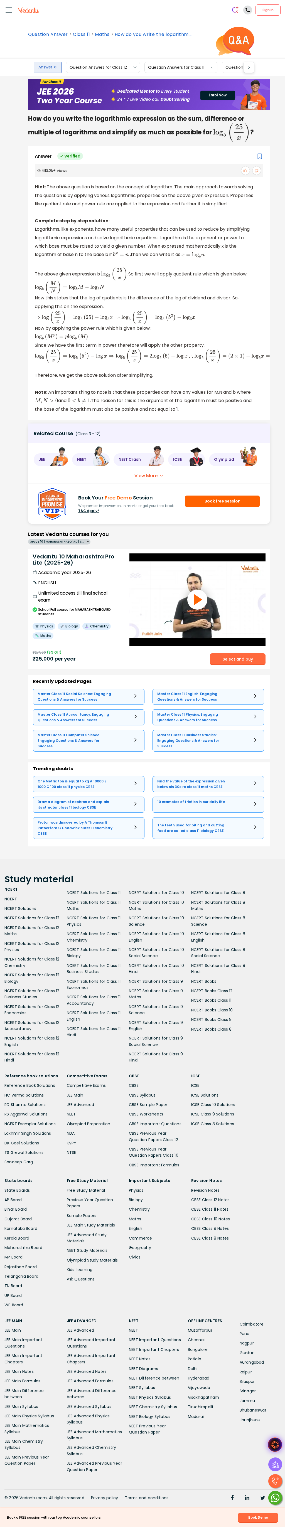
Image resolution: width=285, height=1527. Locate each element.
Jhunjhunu (250, 1420)
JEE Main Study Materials (91, 1225)
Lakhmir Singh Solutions (27, 1133)
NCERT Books (203, 981)
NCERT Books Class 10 (212, 1010)
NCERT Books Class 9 (211, 1019)
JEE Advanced (80, 1104)
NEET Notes (140, 1359)
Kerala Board (16, 1238)
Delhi (193, 1368)
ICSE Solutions (205, 1095)
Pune (245, 1333)
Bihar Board (15, 1209)
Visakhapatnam (203, 1397)
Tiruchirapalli (200, 1407)
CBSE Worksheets (146, 1114)
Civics (135, 1257)
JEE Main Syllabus (21, 1406)
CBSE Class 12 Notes (210, 1200)
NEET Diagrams (143, 1368)
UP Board (13, 1295)
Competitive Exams (86, 1085)
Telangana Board (21, 1276)
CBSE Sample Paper (148, 1104)
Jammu (247, 1400)
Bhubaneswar (253, 1410)
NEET (71, 1114)
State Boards (17, 1190)
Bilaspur (247, 1381)
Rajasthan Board (20, 1267)
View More (146, 475)
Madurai (196, 1416)
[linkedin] (247, 1498)
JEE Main (75, 1095)
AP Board (13, 1200)
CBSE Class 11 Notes (210, 1209)
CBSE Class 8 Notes (210, 1238)
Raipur (246, 1372)
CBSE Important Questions (155, 1124)
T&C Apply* (88, 510)
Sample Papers (82, 1215)
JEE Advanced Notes (87, 1371)
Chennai (196, 1340)
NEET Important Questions (155, 1340)
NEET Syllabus (142, 1387)
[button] (51, 459)
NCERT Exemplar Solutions (30, 1124)
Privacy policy (104, 1498)
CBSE (134, 1085)
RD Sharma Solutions (25, 1104)
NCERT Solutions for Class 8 (218, 892)
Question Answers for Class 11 (176, 67)
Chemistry (139, 1209)
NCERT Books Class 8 (211, 1029)
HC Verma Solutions (24, 1095)
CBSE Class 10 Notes (210, 1219)
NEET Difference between (154, 1378)
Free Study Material (86, 1190)
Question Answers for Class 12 (98, 67)
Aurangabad (252, 1362)
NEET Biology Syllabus (149, 1416)
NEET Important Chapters (154, 1349)
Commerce (140, 1238)
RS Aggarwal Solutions (26, 1114)
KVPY (72, 1143)
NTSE (71, 1152)
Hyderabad (199, 1378)
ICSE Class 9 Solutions (212, 1114)
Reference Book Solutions (29, 1085)
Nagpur (247, 1343)
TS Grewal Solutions (23, 1152)
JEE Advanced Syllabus (89, 1406)
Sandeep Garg (18, 1162)
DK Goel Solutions (21, 1143)
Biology (136, 1200)
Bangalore (198, 1349)
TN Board (13, 1286)
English (135, 1228)
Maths (102, 34)
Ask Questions (81, 1279)
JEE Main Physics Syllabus (29, 1416)
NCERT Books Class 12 (212, 991)
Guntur (247, 1353)
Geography (140, 1247)
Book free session (222, 501)
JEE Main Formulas (22, 1381)
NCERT (10, 899)
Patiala (194, 1359)
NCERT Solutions (20, 908)
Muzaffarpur (200, 1330)
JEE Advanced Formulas (90, 1381)
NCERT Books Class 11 (211, 1000)
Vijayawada (199, 1387)
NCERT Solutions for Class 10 (156, 892)
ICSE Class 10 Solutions (213, 1104)
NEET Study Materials (87, 1250)
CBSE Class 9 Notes (210, 1228)
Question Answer (48, 34)
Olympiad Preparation (88, 1124)
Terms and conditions (147, 1498)
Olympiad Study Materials (92, 1260)
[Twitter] (263, 1498)
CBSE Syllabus (142, 1095)
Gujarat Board (18, 1219)
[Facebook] (232, 1498)
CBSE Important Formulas (154, 1165)
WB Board (13, 1305)
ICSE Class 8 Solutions (212, 1124)
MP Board (13, 1257)
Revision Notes (205, 1190)
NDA (71, 1133)
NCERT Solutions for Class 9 (156, 981)
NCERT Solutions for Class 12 (32, 918)
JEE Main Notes (19, 1371)
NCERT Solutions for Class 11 (94, 892)
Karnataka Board (20, 1228)
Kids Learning (80, 1269)
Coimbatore (252, 1324)
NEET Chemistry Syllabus (153, 1407)
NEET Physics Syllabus (150, 1397)
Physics (136, 1190)
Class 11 (81, 34)
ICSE (195, 1085)
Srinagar (248, 1391)
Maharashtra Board (23, 1247)
